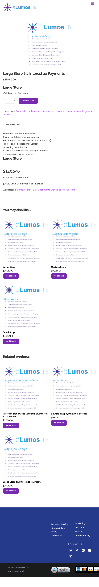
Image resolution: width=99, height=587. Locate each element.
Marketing (80, 523)
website (46, 111)
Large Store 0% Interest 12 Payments (22, 482)
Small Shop (9, 332)
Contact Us (57, 535)
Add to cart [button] (11, 276)
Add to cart (28, 100)
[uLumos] (19, 11)
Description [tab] (13, 124)
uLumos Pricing (82, 535)
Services (79, 531)
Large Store (9, 267)
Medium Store (58, 267)
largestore (87, 111)
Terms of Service (59, 524)
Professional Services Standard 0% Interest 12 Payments (25, 415)
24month (21, 111)
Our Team (80, 527)
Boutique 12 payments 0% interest (69, 413)
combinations (33, 111)
